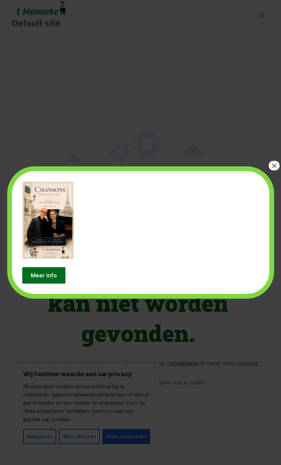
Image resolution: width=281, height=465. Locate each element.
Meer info (44, 275)
